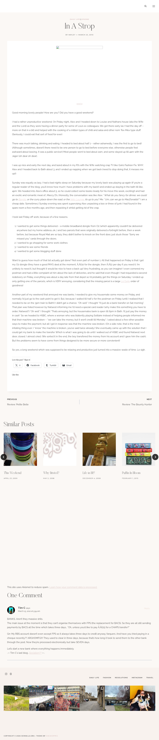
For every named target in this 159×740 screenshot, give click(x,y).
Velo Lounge (77, 199)
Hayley (71, 35)
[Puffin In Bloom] (138, 449)
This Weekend (12, 473)
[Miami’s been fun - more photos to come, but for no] (67, 698)
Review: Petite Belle (18, 402)
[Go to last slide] (4, 457)
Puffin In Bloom (131, 473)
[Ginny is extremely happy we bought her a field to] (16, 698)
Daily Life (75, 19)
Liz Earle (125, 281)
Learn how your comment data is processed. (73, 587)
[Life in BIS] (99, 449)
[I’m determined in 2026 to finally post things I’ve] (117, 698)
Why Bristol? (51, 473)
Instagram (137, 678)
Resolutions (121, 678)
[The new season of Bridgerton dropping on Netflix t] (92, 698)
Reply (147, 608)
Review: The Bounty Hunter (137, 402)
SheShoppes (52, 736)
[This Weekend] (20, 449)
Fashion (107, 678)
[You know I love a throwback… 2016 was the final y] (142, 698)
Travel (149, 678)
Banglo (22, 199)
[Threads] (10, 674)
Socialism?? (35, 653)
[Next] (155, 457)
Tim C (21, 607)
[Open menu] (153, 6)
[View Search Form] (145, 6)
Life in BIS (89, 473)
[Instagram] (6, 674)
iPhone (85, 19)
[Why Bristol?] (59, 449)
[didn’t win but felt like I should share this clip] (41, 698)
